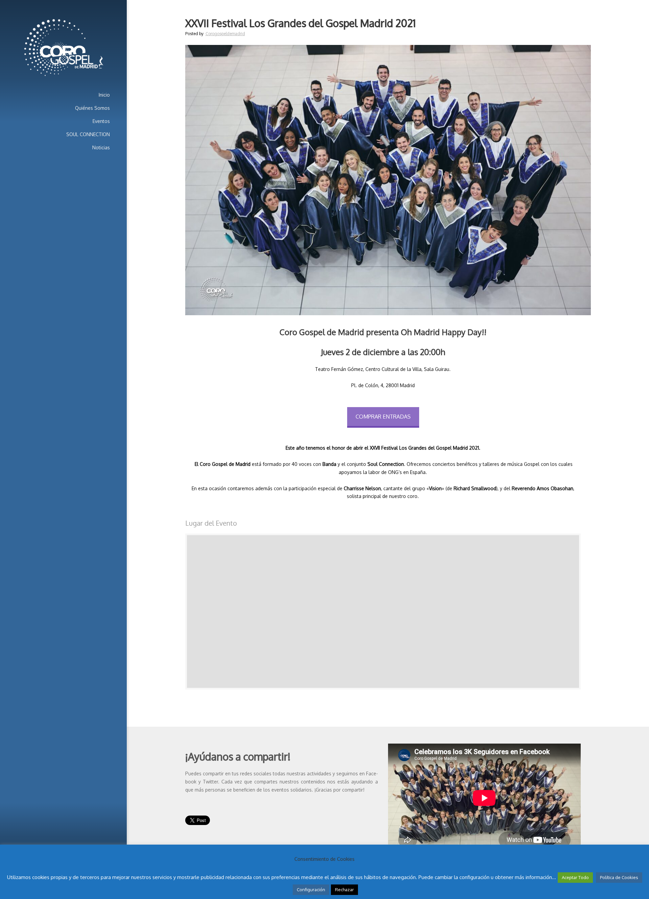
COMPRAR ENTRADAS (382, 416)
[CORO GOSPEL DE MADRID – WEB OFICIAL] (63, 48)
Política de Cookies (619, 877)
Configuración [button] (311, 889)
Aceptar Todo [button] (575, 877)
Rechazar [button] (344, 889)
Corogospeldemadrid (225, 33)
